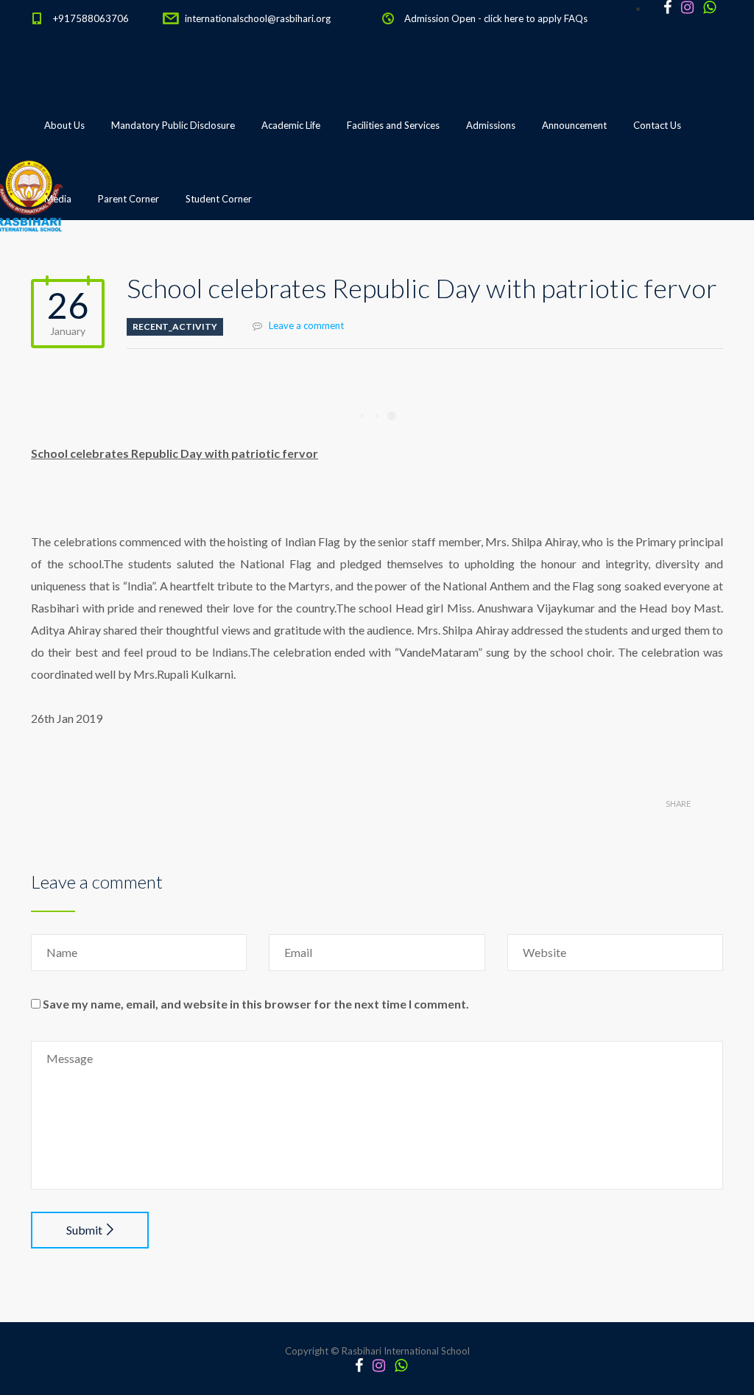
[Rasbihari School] (96, 273)
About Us (64, 125)
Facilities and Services (393, 125)
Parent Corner (128, 199)
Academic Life (290, 125)
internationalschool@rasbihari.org (258, 18)
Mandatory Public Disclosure (173, 125)
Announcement (574, 125)
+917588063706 (91, 18)
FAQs (576, 18)
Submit (84, 1230)
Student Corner (219, 199)
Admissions (490, 125)
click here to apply (523, 18)
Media (57, 199)
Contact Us (657, 125)
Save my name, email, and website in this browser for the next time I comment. (256, 1004)
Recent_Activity (175, 326)
